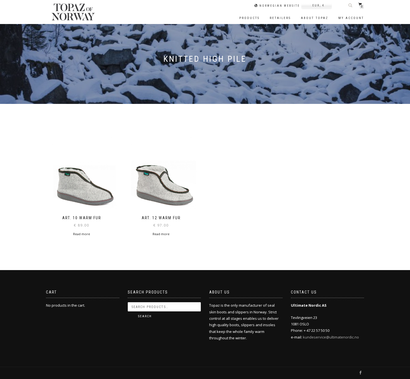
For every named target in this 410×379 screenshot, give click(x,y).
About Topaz (314, 18)
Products (249, 18)
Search (145, 316)
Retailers (280, 18)
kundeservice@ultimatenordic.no (331, 337)
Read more (81, 234)
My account (351, 18)
